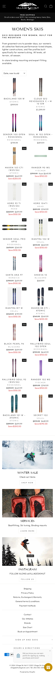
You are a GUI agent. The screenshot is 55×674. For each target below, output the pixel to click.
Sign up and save (26, 640)
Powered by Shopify (27, 672)
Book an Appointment (27, 631)
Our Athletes (27, 619)
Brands (27, 623)
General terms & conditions (27, 601)
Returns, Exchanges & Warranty (27, 597)
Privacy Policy (27, 593)
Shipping (27, 588)
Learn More (27, 531)
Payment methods (27, 605)
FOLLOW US (27, 579)
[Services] (27, 503)
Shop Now (27, 483)
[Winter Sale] (27, 455)
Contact (27, 614)
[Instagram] (27, 551)
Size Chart (27, 627)
